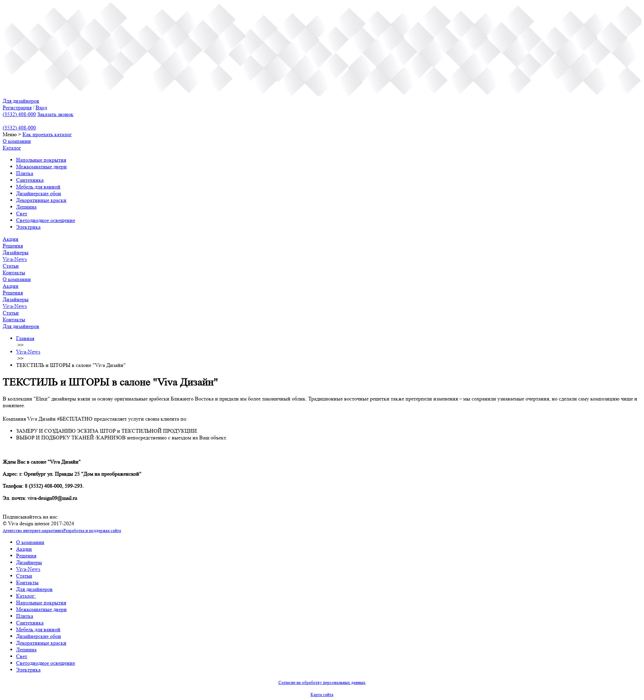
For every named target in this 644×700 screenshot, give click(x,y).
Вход (41, 107)
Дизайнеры (16, 252)
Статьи (11, 266)
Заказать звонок (55, 114)
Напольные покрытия (41, 160)
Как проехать (38, 134)
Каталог (12, 148)
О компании (17, 141)
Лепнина (26, 207)
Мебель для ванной (38, 186)
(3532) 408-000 (19, 114)
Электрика (28, 227)
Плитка (24, 173)
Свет (21, 213)
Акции (10, 239)
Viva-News (15, 259)
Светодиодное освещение (45, 220)
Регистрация (17, 107)
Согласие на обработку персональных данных (322, 682)
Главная (25, 338)
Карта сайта (322, 694)
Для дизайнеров (21, 101)
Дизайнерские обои (38, 193)
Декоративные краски (41, 200)
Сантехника (30, 180)
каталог (63, 134)
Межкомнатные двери (41, 166)
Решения (13, 246)
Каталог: (26, 596)
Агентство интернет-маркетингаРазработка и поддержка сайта (62, 530)
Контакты (14, 272)
